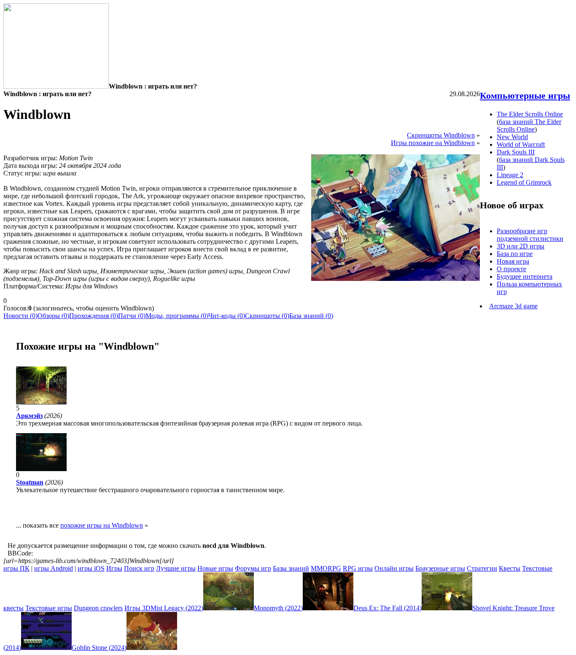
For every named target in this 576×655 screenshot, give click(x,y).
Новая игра (513, 261)
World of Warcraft (521, 144)
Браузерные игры (440, 568)
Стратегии (482, 568)
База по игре (515, 253)
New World (512, 136)
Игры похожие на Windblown (433, 142)
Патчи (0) (131, 315)
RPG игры (358, 568)
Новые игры (215, 568)
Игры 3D (137, 608)
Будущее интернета (524, 276)
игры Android (53, 568)
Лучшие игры (176, 568)
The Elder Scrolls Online (530, 114)
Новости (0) (20, 315)
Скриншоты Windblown (441, 135)
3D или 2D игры (520, 246)
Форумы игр (253, 568)
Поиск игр (139, 568)
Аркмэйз (29, 415)
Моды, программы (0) (176, 315)
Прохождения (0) (93, 315)
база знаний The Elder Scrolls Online (529, 125)
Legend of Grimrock (524, 182)
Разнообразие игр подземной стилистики (530, 234)
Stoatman (29, 482)
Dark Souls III (516, 152)
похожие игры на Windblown (101, 525)
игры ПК (16, 568)
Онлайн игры (394, 568)
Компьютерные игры (525, 95)
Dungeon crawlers (98, 608)
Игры (114, 568)
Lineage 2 (510, 174)
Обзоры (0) (53, 315)
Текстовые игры (48, 608)
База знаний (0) (311, 315)
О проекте (511, 268)
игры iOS (91, 568)
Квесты (509, 568)
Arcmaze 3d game (513, 306)
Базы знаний (291, 568)
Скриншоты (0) (267, 315)
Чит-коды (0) (226, 315)
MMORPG (326, 568)
